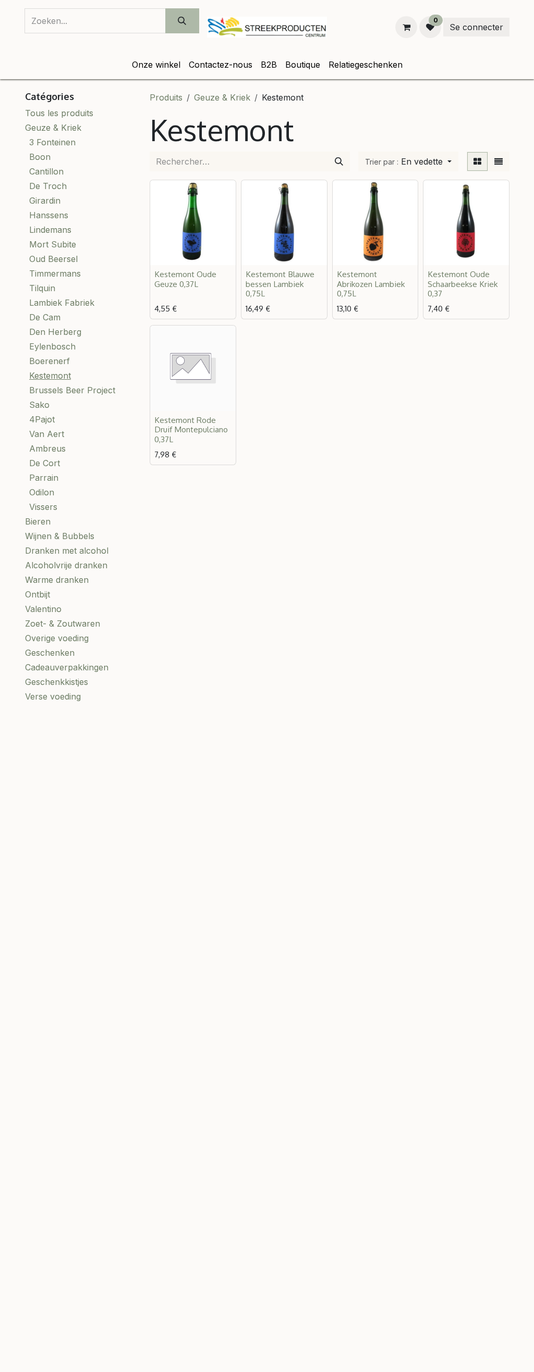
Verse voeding (53, 696)
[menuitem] (156, 64)
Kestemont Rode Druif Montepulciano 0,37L (191, 429)
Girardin (44, 200)
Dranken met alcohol (66, 550)
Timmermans (55, 273)
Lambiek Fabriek (61, 302)
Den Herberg (55, 332)
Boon (40, 157)
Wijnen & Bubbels (59, 536)
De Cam (44, 317)
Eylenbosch (52, 346)
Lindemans (50, 229)
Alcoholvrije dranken (66, 565)
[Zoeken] (182, 20)
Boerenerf (49, 361)
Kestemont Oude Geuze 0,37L (185, 279)
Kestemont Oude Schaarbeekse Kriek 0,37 (462, 283)
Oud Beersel (53, 259)
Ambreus (47, 448)
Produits (166, 97)
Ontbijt (37, 594)
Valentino (43, 609)
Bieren (38, 521)
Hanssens (48, 215)
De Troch (48, 186)
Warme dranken (57, 580)
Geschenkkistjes (56, 682)
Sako (39, 405)
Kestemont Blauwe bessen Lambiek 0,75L (280, 283)
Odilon (41, 492)
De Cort (44, 463)
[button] (408, 161)
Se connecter (476, 27)
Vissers (43, 507)
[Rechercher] (339, 161)
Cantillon (46, 171)
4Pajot (42, 419)
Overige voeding (57, 638)
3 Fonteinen (52, 142)
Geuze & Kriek (53, 127)
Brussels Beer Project (72, 390)
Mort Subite (52, 244)
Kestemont (50, 375)
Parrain (43, 477)
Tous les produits (59, 113)
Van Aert (46, 434)
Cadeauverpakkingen (66, 667)
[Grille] (477, 161)
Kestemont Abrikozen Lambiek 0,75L (371, 283)
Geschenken (50, 652)
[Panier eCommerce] (406, 27)
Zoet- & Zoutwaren (62, 623)
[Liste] (498, 161)
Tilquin (42, 288)
